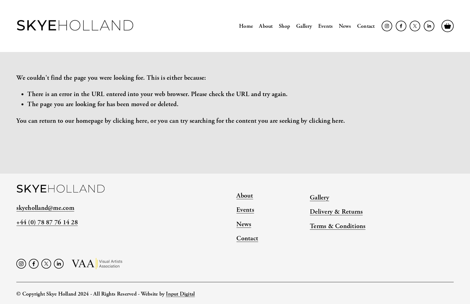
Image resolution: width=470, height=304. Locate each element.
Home (246, 26)
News (345, 26)
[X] (415, 26)
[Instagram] (387, 26)
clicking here (130, 121)
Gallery (304, 26)
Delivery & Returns (336, 212)
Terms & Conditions (337, 226)
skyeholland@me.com (45, 208)
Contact (366, 26)
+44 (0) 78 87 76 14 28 (47, 222)
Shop (284, 26)
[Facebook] (401, 26)
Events (325, 26)
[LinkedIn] (429, 26)
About (266, 26)
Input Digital (180, 294)
